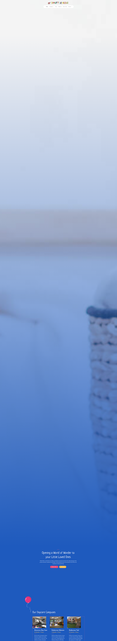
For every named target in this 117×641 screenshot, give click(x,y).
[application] (53, 6)
